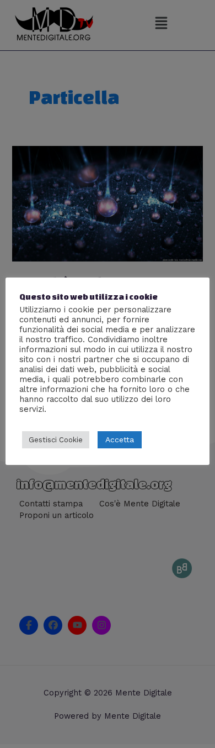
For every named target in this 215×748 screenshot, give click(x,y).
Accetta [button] (119, 439)
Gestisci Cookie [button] (56, 440)
